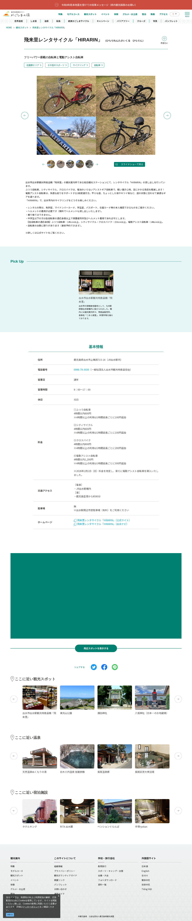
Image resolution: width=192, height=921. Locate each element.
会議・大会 (103, 875)
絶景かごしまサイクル (78, 20)
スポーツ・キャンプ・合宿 (110, 870)
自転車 (97, 65)
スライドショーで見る (132, 164)
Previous (24, 115)
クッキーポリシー (31, 906)
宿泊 (12, 893)
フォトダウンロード (107, 880)
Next (167, 115)
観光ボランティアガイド (65, 875)
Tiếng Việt (147, 889)
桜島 (58, 20)
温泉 (46, 20)
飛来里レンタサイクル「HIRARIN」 (49, 27)
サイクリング (79, 65)
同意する (10, 915)
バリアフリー (123, 20)
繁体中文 (146, 880)
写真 (155, 20)
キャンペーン (103, 20)
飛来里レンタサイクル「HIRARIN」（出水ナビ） (103, 524)
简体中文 (146, 884)
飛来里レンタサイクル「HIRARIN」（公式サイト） (104, 520)
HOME (9, 27)
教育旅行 (102, 866)
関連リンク (59, 880)
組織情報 (58, 866)
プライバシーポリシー (64, 870)
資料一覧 (102, 884)
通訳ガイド (59, 893)
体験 (12, 884)
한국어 (145, 875)
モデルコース (16, 870)
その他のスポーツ (56, 65)
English (145, 870)
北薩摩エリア (32, 65)
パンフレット (171, 20)
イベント (14, 880)
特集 (12, 866)
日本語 (145, 866)
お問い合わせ (60, 889)
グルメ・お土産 (17, 889)
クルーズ (141, 20)
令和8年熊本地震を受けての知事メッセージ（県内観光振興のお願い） (99, 5)
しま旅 (33, 20)
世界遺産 (18, 20)
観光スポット (22, 27)
